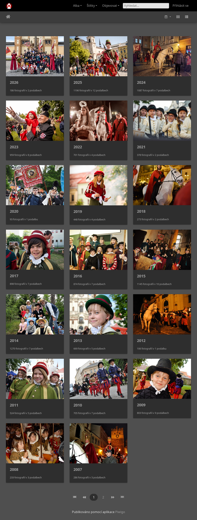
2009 (141, 404)
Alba (76, 5)
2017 (14, 275)
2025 (77, 82)
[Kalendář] (168, 17)
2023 (14, 147)
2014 (14, 340)
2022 (77, 147)
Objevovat (109, 5)
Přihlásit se (181, 5)
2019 (77, 211)
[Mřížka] (178, 17)
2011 (14, 405)
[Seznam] (186, 17)
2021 (141, 147)
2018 (141, 211)
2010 (77, 405)
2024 (141, 82)
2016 (77, 276)
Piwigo (120, 512)
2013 (77, 340)
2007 (77, 469)
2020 (14, 211)
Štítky (91, 5)
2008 (14, 469)
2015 (141, 276)
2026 (14, 82)
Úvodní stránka (8, 17)
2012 (141, 340)
